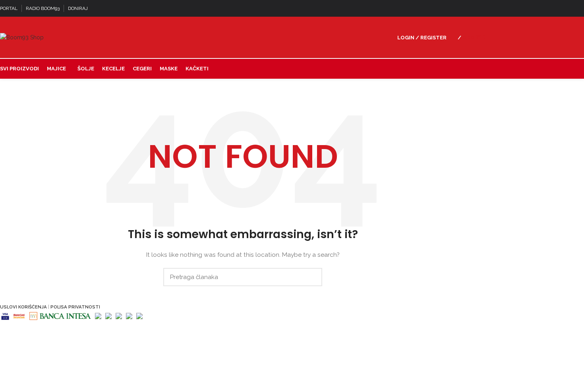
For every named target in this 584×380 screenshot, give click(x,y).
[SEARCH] (311, 277)
